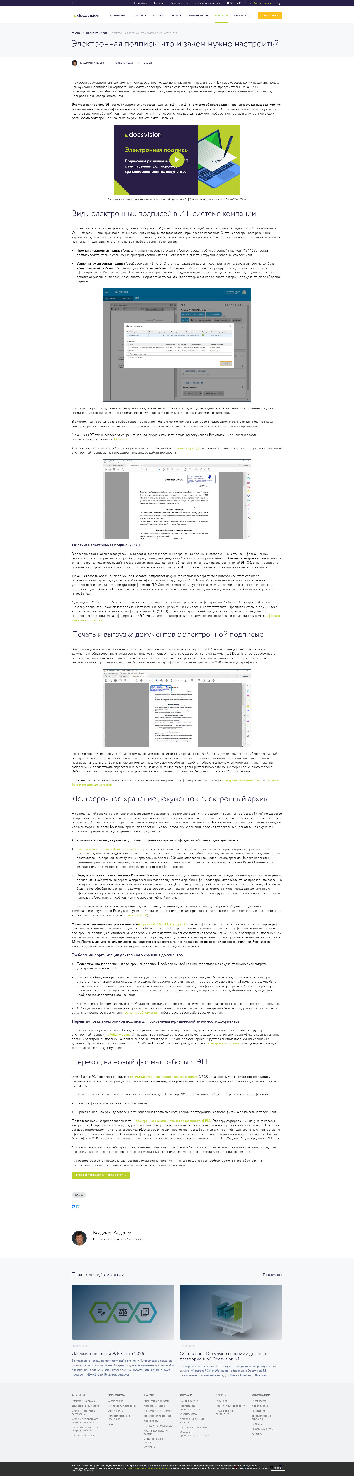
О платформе (115, 1401)
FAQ (110, 1424)
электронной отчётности (240, 780)
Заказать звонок (263, 3)
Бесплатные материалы (207, 3)
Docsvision (120, 439)
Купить (221, 1395)
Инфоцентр (91, 33)
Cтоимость (222, 1401)
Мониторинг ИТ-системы (158, 1411)
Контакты (257, 1434)
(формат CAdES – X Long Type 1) (161, 924)
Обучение (149, 1447)
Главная (77, 33)
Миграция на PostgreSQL (158, 1426)
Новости (221, 15)
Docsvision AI (116, 1411)
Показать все (272, 1274)
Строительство (188, 1414)
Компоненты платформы (122, 1406)
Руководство (259, 1401)
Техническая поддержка (157, 1416)
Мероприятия (198, 15)
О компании (140, 3)
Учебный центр (179, 3)
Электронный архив (83, 1401)
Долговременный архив (85, 1406)
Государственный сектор (194, 1427)
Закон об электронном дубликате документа (109, 849)
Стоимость (242, 15)
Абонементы (151, 1421)
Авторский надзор (154, 1406)
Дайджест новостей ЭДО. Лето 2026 (108, 1354)
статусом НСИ (136, 915)
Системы (140, 15)
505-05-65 (239, 3)
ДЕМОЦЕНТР (270, 16)
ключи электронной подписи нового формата (163, 1076)
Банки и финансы (189, 1401)
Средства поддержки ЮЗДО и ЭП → (101, 1175)
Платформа (118, 15)
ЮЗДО (79, 1195)
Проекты (176, 15)
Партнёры (158, 3)
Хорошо (278, 1468)
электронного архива (223, 1043)
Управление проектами (157, 1401)
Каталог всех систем (83, 1435)
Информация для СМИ (265, 1429)
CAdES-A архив (119, 1034)
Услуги (158, 15)
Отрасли (186, 1395)
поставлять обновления (140, 1012)
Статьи (105, 33)
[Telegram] (77, 1206)
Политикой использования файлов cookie (147, 1468)
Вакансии (257, 1424)
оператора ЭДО (190, 448)
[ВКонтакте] (73, 1206)
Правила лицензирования (230, 1406)
